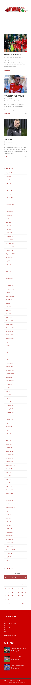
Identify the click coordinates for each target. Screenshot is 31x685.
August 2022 (9, 342)
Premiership (9, 144)
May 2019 (8, 479)
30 (5, 599)
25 (12, 596)
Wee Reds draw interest (17, 665)
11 (12, 588)
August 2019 (9, 468)
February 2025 (9, 236)
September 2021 (10, 380)
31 (8, 599)
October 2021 (9, 377)
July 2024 (8, 261)
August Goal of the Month (18, 657)
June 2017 (8, 560)
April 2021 (8, 398)
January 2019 (9, 493)
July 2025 (8, 218)
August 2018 (9, 511)
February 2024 (9, 278)
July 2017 (8, 557)
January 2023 (9, 324)
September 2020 (10, 423)
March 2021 (9, 402)
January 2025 (9, 240)
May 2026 (8, 183)
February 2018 (9, 532)
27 (18, 596)
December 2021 (10, 370)
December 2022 (10, 328)
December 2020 (10, 412)
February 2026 (9, 194)
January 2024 (9, 282)
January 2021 (9, 409)
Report (17, 57)
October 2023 (9, 292)
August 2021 (9, 384)
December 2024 (10, 243)
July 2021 (8, 387)
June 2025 (8, 222)
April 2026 (8, 187)
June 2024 (8, 264)
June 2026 (8, 180)
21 (22, 592)
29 (25, 596)
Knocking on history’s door (18, 648)
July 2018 (8, 514)
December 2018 (10, 497)
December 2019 (10, 454)
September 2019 (10, 465)
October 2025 (9, 208)
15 (25, 588)
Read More (7, 70)
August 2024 (9, 257)
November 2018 (10, 500)
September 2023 (10, 296)
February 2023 (9, 321)
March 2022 (9, 359)
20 (18, 592)
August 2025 (9, 215)
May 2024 (8, 268)
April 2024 (8, 271)
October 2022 (9, 335)
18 (12, 592)
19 (15, 592)
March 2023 (9, 317)
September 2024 (10, 254)
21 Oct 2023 (9, 57)
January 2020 (9, 451)
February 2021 (9, 405)
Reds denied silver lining (13, 55)
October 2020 (9, 419)
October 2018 (9, 504)
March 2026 (9, 190)
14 (22, 588)
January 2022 (9, 366)
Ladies (21, 57)
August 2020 (9, 426)
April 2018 (8, 525)
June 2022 (8, 349)
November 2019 (10, 458)
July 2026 (8, 176)
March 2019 (9, 486)
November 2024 (10, 247)
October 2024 (9, 250)
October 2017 (9, 546)
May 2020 (8, 437)
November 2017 (10, 542)
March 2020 (9, 444)
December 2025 (10, 201)
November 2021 (10, 373)
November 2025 (10, 204)
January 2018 (9, 535)
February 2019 (9, 490)
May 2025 (8, 225)
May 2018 (8, 521)
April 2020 (8, 440)
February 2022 (9, 363)
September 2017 (10, 550)
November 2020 (10, 416)
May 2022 (8, 352)
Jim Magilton (16, 144)
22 (25, 592)
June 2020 (8, 433)
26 (15, 596)
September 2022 (10, 338)
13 (18, 588)
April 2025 (8, 229)
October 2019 (9, 461)
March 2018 (9, 528)
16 (5, 592)
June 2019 (8, 476)
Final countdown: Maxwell (14, 96)
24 (8, 596)
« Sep (8, 603)
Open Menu (26, 9)
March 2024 (9, 275)
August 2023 (9, 299)
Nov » (22, 603)
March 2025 (9, 232)
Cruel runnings (9, 139)
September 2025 (10, 211)
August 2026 (9, 173)
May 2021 (8, 395)
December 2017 (10, 539)
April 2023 (8, 313)
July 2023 (8, 303)
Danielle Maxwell (14, 101)
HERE (15, 635)
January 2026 (9, 197)
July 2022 (8, 345)
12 (15, 588)
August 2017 (9, 553)
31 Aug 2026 (16, 651)
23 (5, 596)
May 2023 (8, 310)
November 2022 (10, 331)
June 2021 (8, 391)
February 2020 (9, 447)
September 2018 (10, 507)
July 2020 (8, 430)
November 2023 (10, 289)
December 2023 (10, 285)
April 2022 (8, 356)
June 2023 (8, 306)
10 (8, 588)
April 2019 (8, 483)
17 (8, 592)
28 (22, 596)
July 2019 (8, 472)
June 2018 (8, 518)
